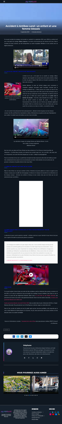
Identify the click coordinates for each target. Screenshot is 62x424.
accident (7, 329)
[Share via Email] (30, 336)
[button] (5, 385)
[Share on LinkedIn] (22, 336)
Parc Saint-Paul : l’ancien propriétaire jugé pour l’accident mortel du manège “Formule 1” (45, 390)
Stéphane (27, 345)
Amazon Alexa (35, 419)
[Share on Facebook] (14, 336)
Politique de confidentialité (37, 415)
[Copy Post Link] (26, 336)
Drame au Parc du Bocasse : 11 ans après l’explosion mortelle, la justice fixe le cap (16, 390)
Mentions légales (35, 414)
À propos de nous (36, 417)
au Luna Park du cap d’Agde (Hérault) (45, 295)
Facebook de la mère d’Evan (28, 321)
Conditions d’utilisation (37, 412)
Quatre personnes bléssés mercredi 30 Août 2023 (16, 303)
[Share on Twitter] (17, 336)
